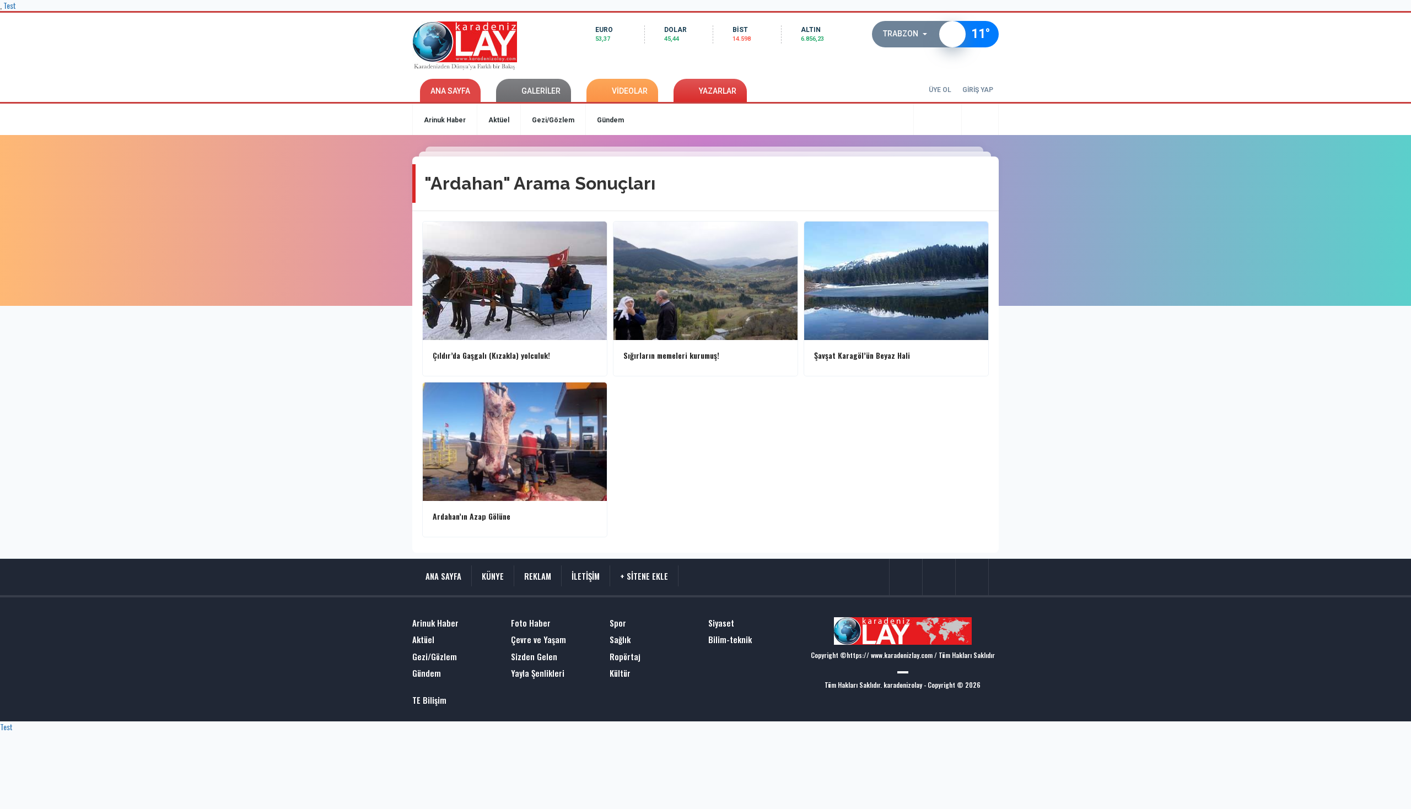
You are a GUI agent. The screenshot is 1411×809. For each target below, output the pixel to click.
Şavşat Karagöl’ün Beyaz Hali (862, 355)
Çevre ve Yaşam (538, 639)
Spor (618, 623)
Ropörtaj (625, 656)
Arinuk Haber (445, 120)
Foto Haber (531, 623)
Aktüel (498, 120)
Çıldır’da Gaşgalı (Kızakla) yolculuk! (491, 355)
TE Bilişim (429, 700)
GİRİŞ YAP (977, 90)
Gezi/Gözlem (553, 120)
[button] (908, 34)
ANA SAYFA (450, 91)
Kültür (620, 673)
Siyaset (721, 623)
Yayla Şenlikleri (537, 673)
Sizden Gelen (534, 656)
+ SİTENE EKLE (644, 576)
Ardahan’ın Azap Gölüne (471, 516)
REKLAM (537, 576)
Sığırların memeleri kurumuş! (671, 355)
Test (6, 726)
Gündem (610, 120)
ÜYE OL (940, 90)
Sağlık (620, 639)
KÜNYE (493, 576)
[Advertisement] (369, 306)
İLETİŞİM (586, 576)
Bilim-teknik (730, 639)
